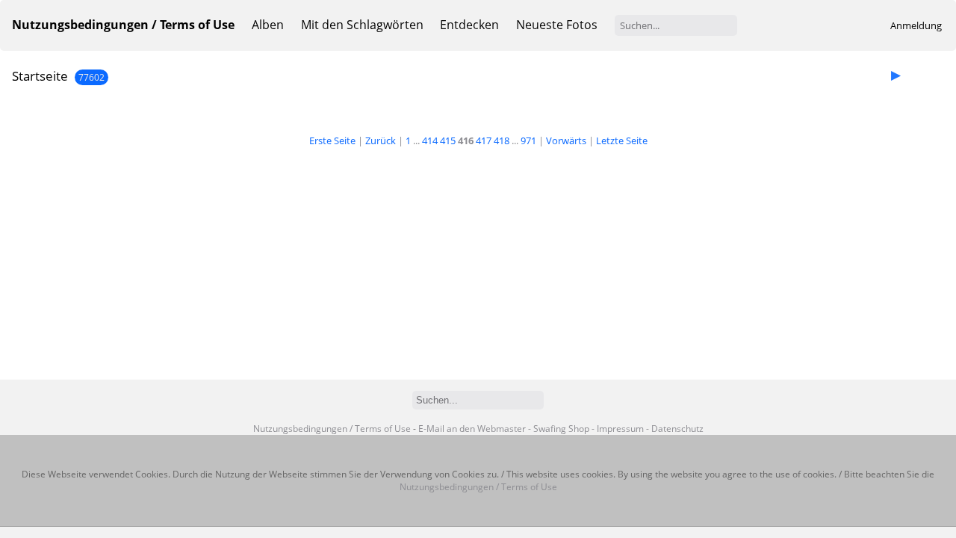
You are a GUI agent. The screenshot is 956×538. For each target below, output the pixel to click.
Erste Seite (332, 140)
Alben (268, 24)
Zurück (380, 140)
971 (528, 140)
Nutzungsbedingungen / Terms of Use (332, 428)
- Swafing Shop (558, 428)
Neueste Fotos (557, 24)
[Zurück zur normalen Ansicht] (916, 75)
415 (448, 140)
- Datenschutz (675, 428)
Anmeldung (916, 25)
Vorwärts (566, 140)
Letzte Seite (622, 140)
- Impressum (618, 428)
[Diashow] (895, 75)
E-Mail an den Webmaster (472, 428)
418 (501, 140)
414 (430, 140)
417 (483, 140)
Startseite (40, 75)
